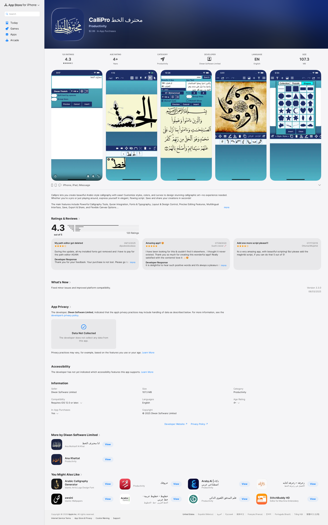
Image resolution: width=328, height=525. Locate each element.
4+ (235, 402)
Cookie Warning (103, 518)
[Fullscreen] (98, 176)
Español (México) (205, 514)
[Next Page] (324, 125)
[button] (22, 22)
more (226, 207)
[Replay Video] (55, 176)
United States (188, 514)
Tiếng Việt (298, 514)
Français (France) (255, 514)
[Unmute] (93, 176)
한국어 (268, 514)
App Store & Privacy (83, 518)
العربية (219, 514)
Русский (229, 514)
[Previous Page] (47, 125)
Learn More (148, 352)
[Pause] (88, 176)
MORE (132, 262)
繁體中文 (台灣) (312, 514)
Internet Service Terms (61, 518)
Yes (53, 413)
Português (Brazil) (283, 514)
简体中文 (240, 514)
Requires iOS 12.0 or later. (65, 402)
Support (116, 518)
